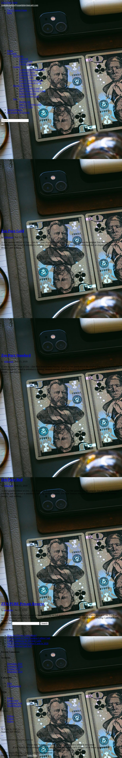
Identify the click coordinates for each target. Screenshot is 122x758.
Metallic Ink (24, 101)
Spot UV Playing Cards (30, 104)
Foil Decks (18, 56)
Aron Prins (32, 755)
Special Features (14, 110)
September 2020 (14, 671)
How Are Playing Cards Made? (22, 635)
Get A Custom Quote (17, 10)
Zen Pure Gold (12, 231)
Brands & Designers (22, 85)
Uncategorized (14, 686)
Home (10, 50)
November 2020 (14, 666)
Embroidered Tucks (28, 75)
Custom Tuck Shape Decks (32, 69)
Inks (15, 99)
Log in (10, 698)
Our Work (12, 53)
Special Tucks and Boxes (31, 80)
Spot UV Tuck (26, 107)
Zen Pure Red (11, 479)
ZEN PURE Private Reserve (22, 604)
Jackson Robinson (27, 93)
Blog (9, 13)
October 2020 (13, 669)
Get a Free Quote (9, 2)
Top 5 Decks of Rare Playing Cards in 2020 (27, 643)
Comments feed (14, 703)
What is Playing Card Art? (19, 646)
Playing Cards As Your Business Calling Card (28, 638)
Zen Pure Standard (15, 355)
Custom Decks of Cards (30, 83)
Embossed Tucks (27, 72)
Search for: (6, 623)
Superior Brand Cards (29, 88)
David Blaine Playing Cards (32, 91)
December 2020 (14, 663)
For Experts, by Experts (18, 112)
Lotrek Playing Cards (29, 96)
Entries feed (12, 700)
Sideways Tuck (26, 77)
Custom (16, 67)
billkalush (8, 237)
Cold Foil (23, 59)
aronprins (8, 610)
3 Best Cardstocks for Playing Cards (24, 640)
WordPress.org (14, 706)
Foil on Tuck (25, 64)
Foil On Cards (25, 61)
